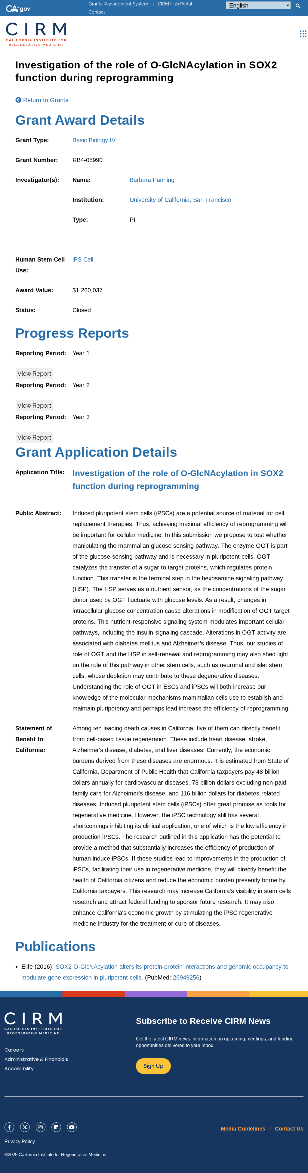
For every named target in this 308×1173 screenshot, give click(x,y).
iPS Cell (82, 259)
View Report (34, 373)
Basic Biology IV (94, 140)
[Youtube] (72, 1127)
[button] (298, 6)
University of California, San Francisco (180, 199)
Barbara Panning (152, 180)
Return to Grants (44, 100)
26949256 (186, 977)
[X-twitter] (25, 1127)
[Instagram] (40, 1127)
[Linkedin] (56, 1127)
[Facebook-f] (9, 1127)
